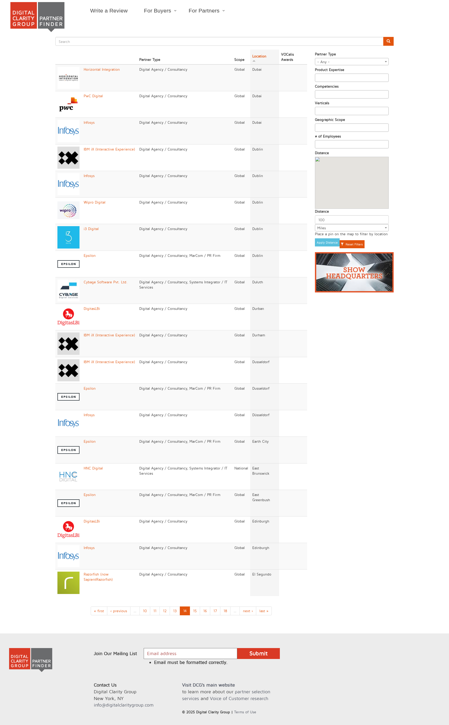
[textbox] (317, 77)
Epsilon (90, 255)
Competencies (327, 86)
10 (145, 611)
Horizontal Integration (102, 69)
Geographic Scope (330, 119)
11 (154, 611)
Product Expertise (329, 69)
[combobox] (352, 61)
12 (165, 611)
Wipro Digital (94, 202)
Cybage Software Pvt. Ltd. (106, 282)
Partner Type (325, 54)
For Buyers (153, 11)
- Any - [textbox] (323, 62)
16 (205, 611)
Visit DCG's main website (208, 685)
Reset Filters (354, 244)
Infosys (89, 122)
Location (259, 56)
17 (215, 611)
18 (225, 611)
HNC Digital (93, 468)
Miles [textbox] (321, 228)
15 (195, 611)
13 (175, 611)
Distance (322, 153)
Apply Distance (327, 242)
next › (248, 611)
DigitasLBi (92, 308)
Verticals (322, 103)
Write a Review (109, 11)
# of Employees (328, 136)
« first (99, 611)
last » (263, 611)
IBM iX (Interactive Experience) (109, 149)
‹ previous (118, 611)
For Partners (200, 11)
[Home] (37, 17)
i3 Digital (91, 228)
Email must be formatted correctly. (191, 662)
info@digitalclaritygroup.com (124, 705)
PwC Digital (93, 96)
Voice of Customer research (239, 698)
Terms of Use (245, 712)
